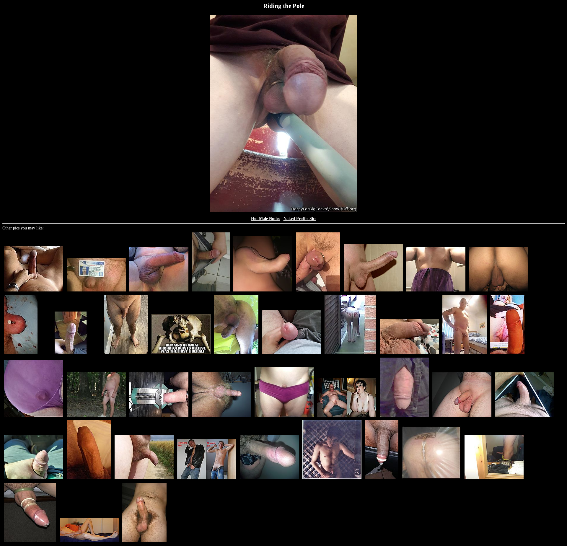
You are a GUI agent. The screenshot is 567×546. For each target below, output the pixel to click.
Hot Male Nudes (265, 218)
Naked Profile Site (300, 218)
